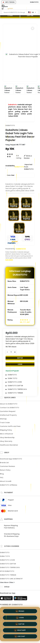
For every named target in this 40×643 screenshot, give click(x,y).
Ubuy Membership (7, 437)
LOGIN (10, 15)
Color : (10, 175)
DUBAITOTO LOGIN (7, 560)
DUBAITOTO (10, 125)
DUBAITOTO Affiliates (8, 485)
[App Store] (6, 599)
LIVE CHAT (21, 637)
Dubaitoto (12, 104)
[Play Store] (20, 599)
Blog (2, 474)
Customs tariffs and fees (10, 426)
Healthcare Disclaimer (9, 445)
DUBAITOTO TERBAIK (8, 575)
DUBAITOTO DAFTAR (8, 564)
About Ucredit (5, 481)
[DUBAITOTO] (10, 8)
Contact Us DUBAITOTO (9, 407)
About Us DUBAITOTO (8, 404)
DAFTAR (30, 15)
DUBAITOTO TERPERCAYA (10, 567)
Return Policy (5, 470)
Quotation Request (7, 411)
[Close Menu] (2, 9)
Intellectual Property (8, 415)
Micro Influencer (6, 434)
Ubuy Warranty (6, 441)
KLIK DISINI (9, 260)
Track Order (5, 422)
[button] (32, 28)
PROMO (21, 610)
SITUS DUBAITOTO (7, 571)
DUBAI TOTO (5, 556)
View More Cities (7, 582)
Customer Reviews (7, 466)
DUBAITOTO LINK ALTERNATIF (11, 579)
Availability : (10, 167)
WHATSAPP (21, 630)
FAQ (1, 477)
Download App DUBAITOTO (11, 459)
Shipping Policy (6, 430)
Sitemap (3, 419)
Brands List (4, 462)
